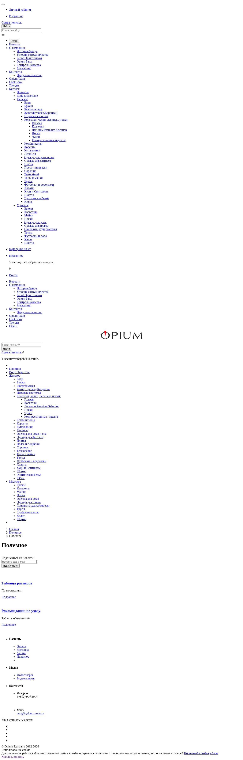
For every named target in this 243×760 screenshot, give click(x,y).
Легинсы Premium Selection (49, 129)
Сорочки (30, 171)
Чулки (36, 136)
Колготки (38, 126)
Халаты (29, 188)
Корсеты (29, 147)
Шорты (29, 194)
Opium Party (24, 61)
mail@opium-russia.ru (30, 713)
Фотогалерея (25, 675)
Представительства (29, 75)
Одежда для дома (35, 222)
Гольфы (37, 123)
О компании (17, 47)
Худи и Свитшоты (36, 191)
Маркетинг (24, 68)
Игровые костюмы (36, 116)
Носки (36, 133)
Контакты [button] (15, 308)
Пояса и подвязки (35, 167)
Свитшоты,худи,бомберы (40, 229)
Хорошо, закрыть (13, 756)
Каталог (14, 88)
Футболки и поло (35, 236)
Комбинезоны (33, 143)
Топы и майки (33, 177)
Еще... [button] (13, 326)
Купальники (32, 150)
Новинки (23, 92)
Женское (22, 99)
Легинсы (30, 153)
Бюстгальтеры (33, 109)
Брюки (28, 106)
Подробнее (9, 596)
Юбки (28, 201)
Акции (21, 653)
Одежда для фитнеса (37, 160)
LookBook (15, 82)
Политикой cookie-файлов (201, 753)
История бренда (27, 51)
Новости (14, 44)
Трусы (28, 181)
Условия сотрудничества (32, 54)
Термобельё (31, 174)
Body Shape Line (27, 95)
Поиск (14, 40)
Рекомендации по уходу (21, 611)
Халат (28, 239)
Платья (28, 164)
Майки (28, 215)
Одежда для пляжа (36, 225)
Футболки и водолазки (39, 184)
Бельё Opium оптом (29, 58)
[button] (20, 9)
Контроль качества (29, 64)
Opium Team (17, 78)
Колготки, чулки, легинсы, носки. (46, 119)
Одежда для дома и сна (39, 157)
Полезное (23, 656)
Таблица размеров (17, 583)
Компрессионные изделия (48, 140)
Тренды (14, 85)
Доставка (23, 649)
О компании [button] (17, 285)
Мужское (22, 205)
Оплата (21, 646)
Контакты (15, 71)
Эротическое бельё (36, 198)
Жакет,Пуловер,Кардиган (40, 112)
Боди (27, 102)
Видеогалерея (26, 678)
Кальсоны (30, 212)
